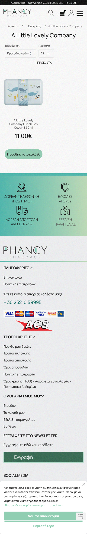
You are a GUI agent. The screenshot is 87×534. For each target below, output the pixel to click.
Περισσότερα (43, 525)
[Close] (84, 484)
